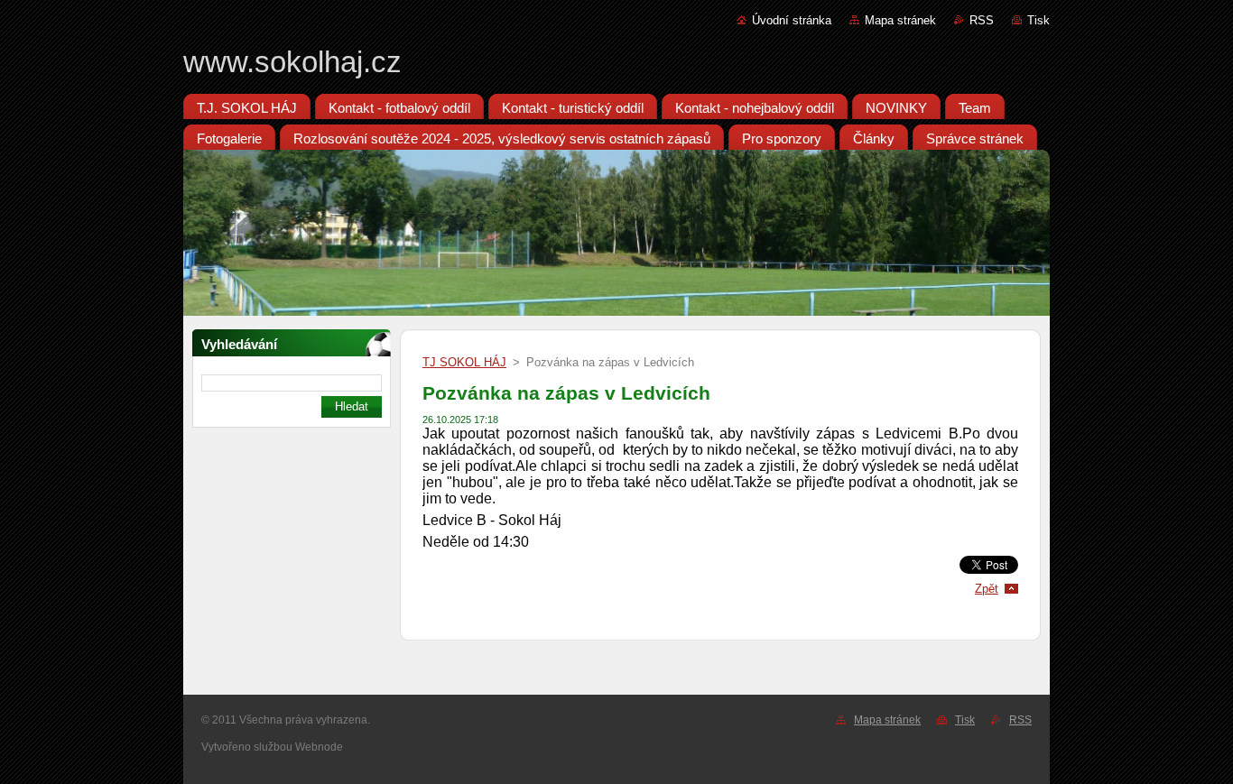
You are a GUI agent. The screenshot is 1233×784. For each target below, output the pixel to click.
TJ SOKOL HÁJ (464, 362)
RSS (981, 20)
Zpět (986, 588)
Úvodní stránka (791, 20)
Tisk (1038, 20)
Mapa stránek (900, 20)
